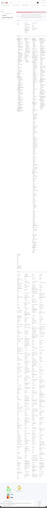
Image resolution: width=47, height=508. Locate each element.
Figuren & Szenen (20, 94)
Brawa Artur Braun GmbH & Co (27, 297)
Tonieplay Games (27, 42)
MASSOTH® (26, 380)
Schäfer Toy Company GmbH (42, 429)
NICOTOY (18, 398)
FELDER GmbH (33, 332)
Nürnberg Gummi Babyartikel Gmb (27, 400)
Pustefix (18, 418)
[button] (40, 2)
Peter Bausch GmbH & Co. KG (34, 409)
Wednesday (34, 158)
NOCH (32, 398)
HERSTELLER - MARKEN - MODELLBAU (19, 59)
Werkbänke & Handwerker (34, 245)
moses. (34, 83)
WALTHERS (40, 469)
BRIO (17, 298)
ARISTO (25, 284)
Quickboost (33, 418)
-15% (17, 263)
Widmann (33, 471)
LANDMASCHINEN (20, 57)
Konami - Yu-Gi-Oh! (41, 369)
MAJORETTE (34, 45)
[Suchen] (38, 2)
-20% (17, 262)
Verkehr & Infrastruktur (19, 103)
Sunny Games (26, 441)
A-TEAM (34, 174)
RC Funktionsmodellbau (20, 48)
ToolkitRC (18, 447)
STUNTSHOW (34, 206)
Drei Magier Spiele (34, 320)
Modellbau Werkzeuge (19, 45)
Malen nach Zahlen (42, 55)
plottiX (18, 413)
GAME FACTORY (26, 340)
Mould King (18, 393)
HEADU (34, 170)
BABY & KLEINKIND (34, 48)
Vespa (33, 208)
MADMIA (33, 377)
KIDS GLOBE (18, 369)
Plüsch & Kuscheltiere (34, 227)
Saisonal (34, 154)
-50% (17, 256)
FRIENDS (34, 130)
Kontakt (45, 0)
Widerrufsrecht (34, 29)
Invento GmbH (19, 363)
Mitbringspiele (34, 68)
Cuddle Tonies (27, 45)
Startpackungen (20, 78)
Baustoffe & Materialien (20, 110)
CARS (33, 181)
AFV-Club (18, 277)
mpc (25, 393)
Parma (33, 405)
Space (33, 203)
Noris (40, 398)
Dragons (34, 221)
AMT (40, 281)
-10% (17, 264)
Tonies (40, 446)
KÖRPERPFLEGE (42, 89)
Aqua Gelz (41, 59)
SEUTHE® (18, 433)
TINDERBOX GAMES (19, 446)
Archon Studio (19, 284)
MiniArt (40, 388)
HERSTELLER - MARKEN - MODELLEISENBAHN (20, 87)
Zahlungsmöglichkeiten (27, 24)
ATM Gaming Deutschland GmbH (19, 288)
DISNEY (34, 123)
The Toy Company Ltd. (20, 444)
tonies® (25, 40)
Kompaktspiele (34, 66)
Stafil (40, 76)
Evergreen (18, 331)
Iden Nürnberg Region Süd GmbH (27, 361)
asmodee (34, 85)
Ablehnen (39, 505)
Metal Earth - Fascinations (41, 70)
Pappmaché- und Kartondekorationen (42, 52)
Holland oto (33, 358)
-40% (17, 258)
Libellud (18, 373)
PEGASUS (34, 95)
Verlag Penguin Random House (27, 466)
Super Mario (34, 156)
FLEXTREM (34, 44)
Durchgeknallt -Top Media (34, 322)
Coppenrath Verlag (41, 305)
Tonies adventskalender (7, 16)
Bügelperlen (41, 42)
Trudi (33, 232)
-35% (17, 259)
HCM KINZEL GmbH (34, 352)
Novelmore (34, 211)
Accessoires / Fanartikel (42, 40)
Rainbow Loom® (42, 74)
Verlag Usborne (26, 468)
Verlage (25, 58)
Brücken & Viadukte (20, 93)
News (42, 0)
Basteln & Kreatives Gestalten (34, 52)
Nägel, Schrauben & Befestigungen (42, 103)
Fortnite (34, 129)
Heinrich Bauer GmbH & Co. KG (27, 354)
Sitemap (33, 25)
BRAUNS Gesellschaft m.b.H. (19, 297)
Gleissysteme (19, 80)
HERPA (40, 355)
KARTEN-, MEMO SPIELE (35, 80)
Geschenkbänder (42, 46)
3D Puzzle (34, 241)
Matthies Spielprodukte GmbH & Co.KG (27, 383)
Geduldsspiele (34, 78)
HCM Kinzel (26, 352)
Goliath (34, 86)
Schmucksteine (42, 75)
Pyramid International (27, 418)
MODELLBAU (18, 40)
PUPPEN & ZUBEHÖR (34, 234)
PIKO (17, 412)
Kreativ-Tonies (27, 44)
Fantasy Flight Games (19, 332)
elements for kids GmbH (27, 327)
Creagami (41, 63)
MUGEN (18, 395)
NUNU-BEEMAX (19, 399)
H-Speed (40, 344)
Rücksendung (26, 32)
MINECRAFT (34, 143)
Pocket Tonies (27, 46)
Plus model (26, 413)
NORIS (33, 94)
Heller (18, 355)
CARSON (18, 304)
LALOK (18, 372)
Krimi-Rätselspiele (35, 67)
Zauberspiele (34, 77)
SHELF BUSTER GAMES (27, 433)
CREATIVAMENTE (41, 308)
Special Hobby (19, 438)
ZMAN (40, 475)
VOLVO (25, 469)
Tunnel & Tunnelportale (19, 101)
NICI (33, 231)
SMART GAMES (34, 99)
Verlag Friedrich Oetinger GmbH (41, 463)
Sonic (33, 155)
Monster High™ (35, 195)
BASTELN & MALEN (41, 41)
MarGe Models (41, 379)
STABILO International (27, 440)
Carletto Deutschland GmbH (27, 302)
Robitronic (40, 423)
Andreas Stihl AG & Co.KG (19, 283)
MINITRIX (26, 390)
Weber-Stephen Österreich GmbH (19, 472)
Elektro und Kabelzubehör (19, 76)
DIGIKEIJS (26, 319)
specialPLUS (34, 204)
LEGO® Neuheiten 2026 (35, 113)
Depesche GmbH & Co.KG (41, 312)
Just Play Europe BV (27, 368)
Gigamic (40, 341)
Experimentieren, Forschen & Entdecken (34, 56)
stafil (40, 440)
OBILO (18, 402)
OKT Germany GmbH (34, 402)
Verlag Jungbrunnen (27, 464)
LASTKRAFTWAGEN (20, 55)
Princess (34, 218)
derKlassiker (33, 315)
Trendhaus (18, 453)
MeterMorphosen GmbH (28, 387)
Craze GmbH (18, 308)
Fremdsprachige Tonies (27, 48)
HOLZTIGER (40, 358)
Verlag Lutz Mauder (41, 464)
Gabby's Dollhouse (35, 131)
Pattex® (40, 405)
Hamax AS (33, 346)
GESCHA (33, 341)
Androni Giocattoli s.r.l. (27, 282)
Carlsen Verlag (34, 302)
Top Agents (34, 207)
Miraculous (34, 194)
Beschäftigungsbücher (27, 52)
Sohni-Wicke (33, 437)
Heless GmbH (41, 353)
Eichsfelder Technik (41, 326)
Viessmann (33, 468)
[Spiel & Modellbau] (4, 2)
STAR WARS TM (35, 153)
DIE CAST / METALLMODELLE (20, 43)
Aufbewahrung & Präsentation (19, 109)
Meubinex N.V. (34, 387)
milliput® (33, 388)
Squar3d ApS (41, 438)
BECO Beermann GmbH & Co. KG (35, 291)
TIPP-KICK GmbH (27, 446)
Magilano (40, 377)
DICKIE (33, 43)
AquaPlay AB (33, 282)
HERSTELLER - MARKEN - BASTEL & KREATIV (42, 79)
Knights (34, 192)
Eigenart (18, 327)
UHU (40, 455)
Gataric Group (19, 341)
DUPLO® (34, 124)
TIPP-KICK (34, 93)
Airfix (25, 277)
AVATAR (34, 152)
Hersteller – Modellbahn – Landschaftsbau (20, 107)
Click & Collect (26, 25)
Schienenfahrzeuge (20, 79)
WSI (17, 475)
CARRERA (34, 42)
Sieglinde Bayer (34, 433)
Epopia (18, 329)
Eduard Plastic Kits (19, 326)
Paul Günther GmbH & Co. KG (20, 407)
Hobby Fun (26, 358)
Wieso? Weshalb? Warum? (27, 56)
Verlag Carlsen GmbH (42, 460)
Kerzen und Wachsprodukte (42, 48)
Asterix (34, 177)
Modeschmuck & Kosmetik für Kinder (34, 171)
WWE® (34, 210)
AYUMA (34, 179)
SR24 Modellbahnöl (19, 440)
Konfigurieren (39, 503)
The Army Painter (20, 70)
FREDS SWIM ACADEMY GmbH (20, 338)
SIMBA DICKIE (33, 434)
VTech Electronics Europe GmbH (34, 470)
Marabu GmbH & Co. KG (35, 379)
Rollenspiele (34, 72)
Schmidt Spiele (34, 430)
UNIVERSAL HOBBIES (19, 458)
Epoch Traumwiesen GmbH (41, 328)
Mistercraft (33, 390)
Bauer (33, 228)
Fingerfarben (41, 45)
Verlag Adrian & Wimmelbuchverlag (27, 461)
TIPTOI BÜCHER (26, 54)
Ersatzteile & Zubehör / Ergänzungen (34, 224)
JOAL (40, 364)
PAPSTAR (26, 405)
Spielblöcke (34, 75)
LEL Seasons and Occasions (35, 142)
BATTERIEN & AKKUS (20, 41)
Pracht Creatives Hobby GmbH (35, 415)
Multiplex (26, 395)
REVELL (18, 423)
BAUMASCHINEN (20, 56)
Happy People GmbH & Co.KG (20, 348)
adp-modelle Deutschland (26, 276)
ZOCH (17, 476)
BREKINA (33, 296)
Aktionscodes (26, 31)
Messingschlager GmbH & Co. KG (42, 385)
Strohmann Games (19, 441)
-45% (17, 257)
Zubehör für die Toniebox (27, 50)
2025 (33, 226)
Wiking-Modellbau (41, 471)
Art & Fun (41, 61)
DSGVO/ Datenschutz (8, 505)
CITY (33, 120)
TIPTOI (33, 100)
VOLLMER (18, 469)
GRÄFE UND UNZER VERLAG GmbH (27, 345)
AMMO (18, 281)
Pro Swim (26, 417)
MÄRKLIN (18, 380)
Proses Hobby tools (41, 417)
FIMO (41, 44)
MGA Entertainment (41, 387)
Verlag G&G (18, 464)
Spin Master (33, 438)
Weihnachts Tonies (27, 51)
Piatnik (33, 97)
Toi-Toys (33, 446)
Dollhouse (34, 219)
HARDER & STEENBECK (19, 52)
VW (33, 209)
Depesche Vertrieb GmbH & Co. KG (19, 316)
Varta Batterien (41, 458)
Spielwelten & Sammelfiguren (34, 246)
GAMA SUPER (18, 340)
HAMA (25, 346)
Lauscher (26, 43)
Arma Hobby (33, 284)
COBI (33, 106)
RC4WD (18, 422)
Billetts (41, 82)
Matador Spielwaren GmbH (41, 381)
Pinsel (18, 65)
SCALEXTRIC (34, 46)
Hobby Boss (18, 358)
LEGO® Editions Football (35, 137)
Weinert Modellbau (27, 471)
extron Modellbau (34, 331)
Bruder (40, 298)
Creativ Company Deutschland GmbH (34, 309)
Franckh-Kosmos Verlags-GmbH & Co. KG (35, 336)
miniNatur (18, 390)
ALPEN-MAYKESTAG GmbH (19, 279)
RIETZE (25, 423)
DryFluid (40, 320)
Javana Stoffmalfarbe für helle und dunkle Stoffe (42, 67)
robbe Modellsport (34, 423)
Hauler (18, 352)
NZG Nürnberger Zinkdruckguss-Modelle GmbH (42, 400)
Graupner (33, 344)
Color (33, 182)
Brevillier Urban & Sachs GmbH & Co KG (42, 297)
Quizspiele (34, 70)
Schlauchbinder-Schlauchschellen (42, 105)
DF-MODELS (40, 315)
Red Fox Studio (34, 422)
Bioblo (18, 295)
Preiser (18, 417)
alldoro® (40, 277)
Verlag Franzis (33, 462)
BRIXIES (34, 105)
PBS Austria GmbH (27, 406)
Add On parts (18, 275)
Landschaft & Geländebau (18, 89)
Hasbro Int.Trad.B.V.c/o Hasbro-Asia (20, 350)
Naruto (34, 197)
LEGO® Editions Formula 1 (35, 139)
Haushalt (40, 88)
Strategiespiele (34, 76)
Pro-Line (33, 417)
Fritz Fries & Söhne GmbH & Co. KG (27, 338)
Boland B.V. (33, 295)
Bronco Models (34, 298)
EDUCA (25, 326)
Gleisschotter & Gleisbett (20, 97)
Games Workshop (41, 340)
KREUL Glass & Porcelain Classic (42, 58)
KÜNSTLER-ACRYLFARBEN (42, 50)
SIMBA (25, 434)
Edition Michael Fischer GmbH (27, 324)
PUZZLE (33, 240)
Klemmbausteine (34, 103)
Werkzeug (18, 74)
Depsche (26, 315)
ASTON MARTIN (35, 178)
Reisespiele (34, 71)
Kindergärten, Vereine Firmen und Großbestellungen (27, 29)
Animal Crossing (35, 116)
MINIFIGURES (34, 145)
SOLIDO (40, 437)
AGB (32, 24)
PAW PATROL (34, 249)
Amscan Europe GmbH (34, 281)
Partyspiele (34, 69)
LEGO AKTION (18, 255)
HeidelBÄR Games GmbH (20, 353)
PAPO (33, 248)
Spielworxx (26, 438)
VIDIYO (33, 159)
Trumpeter (26, 455)
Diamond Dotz (42, 43)
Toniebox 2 (26, 41)
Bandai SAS (26, 289)
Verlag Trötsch (19, 468)
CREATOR (34, 122)
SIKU (33, 47)
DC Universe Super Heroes (35, 126)
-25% (17, 261)
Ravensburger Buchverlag (27, 61)
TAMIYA (33, 441)
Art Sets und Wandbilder (34, 117)
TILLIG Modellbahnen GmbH (42, 444)
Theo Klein (26, 444)
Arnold (40, 284)
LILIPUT (25, 373)
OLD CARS (40, 402)
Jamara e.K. (18, 364)
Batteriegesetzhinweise (35, 28)
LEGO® (33, 112)
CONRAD (33, 305)
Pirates (34, 220)
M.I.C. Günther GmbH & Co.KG (27, 377)
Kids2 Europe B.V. (27, 369)
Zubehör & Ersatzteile (34, 82)
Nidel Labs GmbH (27, 398)
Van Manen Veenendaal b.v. (35, 458)
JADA (40, 363)
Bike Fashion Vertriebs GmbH (42, 293)
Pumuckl (9, 18)
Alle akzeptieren (39, 501)
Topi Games (33, 447)
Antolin (25, 53)
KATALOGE (19, 44)
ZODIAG (25, 476)
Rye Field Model (19, 428)
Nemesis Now (41, 395)
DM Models (33, 319)
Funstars (34, 189)
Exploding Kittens (27, 331)
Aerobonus (40, 275)
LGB (39, 372)
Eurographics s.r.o (41, 329)
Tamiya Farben (20, 67)
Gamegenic (33, 340)
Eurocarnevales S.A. (34, 329)
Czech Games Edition (19, 310)
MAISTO (18, 379)
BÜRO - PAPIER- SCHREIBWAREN (41, 81)
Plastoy (33, 412)
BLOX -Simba (34, 104)
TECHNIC (34, 157)
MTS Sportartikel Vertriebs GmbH (41, 394)
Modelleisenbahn (19, 77)
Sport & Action (34, 205)
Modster (40, 390)
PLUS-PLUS (33, 413)
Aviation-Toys (41, 287)
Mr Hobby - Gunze (34, 393)
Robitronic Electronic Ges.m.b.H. (19, 425)
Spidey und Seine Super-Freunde (35, 164)
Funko (40, 338)
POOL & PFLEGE (42, 94)
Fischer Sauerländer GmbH (34, 334)
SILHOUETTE (18, 434)
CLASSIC (34, 121)
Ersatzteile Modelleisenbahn (20, 84)
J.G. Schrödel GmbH (34, 363)
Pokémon (34, 151)
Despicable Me (34, 127)
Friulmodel (33, 338)
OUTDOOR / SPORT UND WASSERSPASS (42, 93)
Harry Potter (34, 132)
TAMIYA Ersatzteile (41, 441)
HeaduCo (40, 352)
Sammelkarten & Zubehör (35, 74)
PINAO (25, 412)
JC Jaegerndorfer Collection (34, 365)
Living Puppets (34, 230)
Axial (17, 289)
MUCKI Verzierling (42, 72)
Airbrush (19, 69)
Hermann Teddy (35, 229)
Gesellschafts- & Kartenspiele (34, 61)
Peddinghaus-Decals (41, 406)
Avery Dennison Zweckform (34, 288)
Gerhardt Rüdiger (27, 341)
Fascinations (26, 332)
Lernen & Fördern (34, 169)
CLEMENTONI (41, 304)
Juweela (33, 368)
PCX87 (32, 406)
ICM (17, 361)
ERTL (25, 329)
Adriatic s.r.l (33, 275)
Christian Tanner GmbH (35, 304)
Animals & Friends (35, 176)
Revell (18, 51)
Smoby (25, 437)
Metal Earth (18, 387)
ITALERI (25, 363)
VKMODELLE (40, 468)
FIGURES (34, 188)
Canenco (18, 302)
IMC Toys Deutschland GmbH (34, 361)
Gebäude (19, 95)
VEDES (18, 460)
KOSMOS (26, 59)
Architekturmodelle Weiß (42, 282)
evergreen (19, 111)
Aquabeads (41, 60)
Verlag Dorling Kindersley (19, 463)
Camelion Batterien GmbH (34, 300)
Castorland (26, 304)
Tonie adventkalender (7, 13)
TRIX (32, 453)
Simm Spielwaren (41, 434)
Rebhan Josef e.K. (27, 422)
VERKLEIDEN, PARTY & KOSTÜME (42, 97)
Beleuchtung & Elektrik (20, 92)
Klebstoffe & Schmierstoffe (18, 73)
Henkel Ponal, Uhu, (27, 355)
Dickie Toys (18, 319)
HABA (33, 87)
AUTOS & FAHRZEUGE (34, 40)
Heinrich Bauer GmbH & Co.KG (35, 354)
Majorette (26, 379)
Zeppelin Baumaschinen (35, 475)
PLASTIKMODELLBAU (20, 47)
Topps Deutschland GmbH (41, 448)
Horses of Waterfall (35, 190)
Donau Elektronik (41, 319)
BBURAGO (40, 289)
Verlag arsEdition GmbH (35, 460)
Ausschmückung (20, 90)
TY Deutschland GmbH (34, 455)
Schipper (18, 430)
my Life (34, 196)
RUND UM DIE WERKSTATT (41, 99)
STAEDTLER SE (33, 440)
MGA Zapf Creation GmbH (19, 389)
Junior (33, 191)
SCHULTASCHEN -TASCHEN (42, 85)
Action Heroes (34, 175)
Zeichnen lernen (42, 54)
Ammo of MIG (26, 281)
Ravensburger (34, 96)
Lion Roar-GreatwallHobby (34, 374)
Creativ (41, 64)
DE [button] (39, 0)
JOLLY (41, 83)
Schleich (34, 250)
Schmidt (34, 98)
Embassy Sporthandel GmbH (34, 328)
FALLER (40, 331)
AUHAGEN (26, 287)
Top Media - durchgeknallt (26, 448)
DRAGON (26, 320)
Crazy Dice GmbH (27, 308)
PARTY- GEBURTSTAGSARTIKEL (42, 96)
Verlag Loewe (33, 464)
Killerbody (33, 369)
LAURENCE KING (27, 372)
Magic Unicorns (35, 193)
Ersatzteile (33, 252)
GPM (17, 344)
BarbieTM (34, 180)
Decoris (40, 310)
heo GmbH (33, 355)
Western (34, 222)
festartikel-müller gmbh (42, 332)
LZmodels (18, 377)
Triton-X (25, 453)
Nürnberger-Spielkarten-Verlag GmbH (35, 400)
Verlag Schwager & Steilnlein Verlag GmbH (42, 466)
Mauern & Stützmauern (19, 98)
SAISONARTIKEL (41, 106)
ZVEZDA (40, 476)
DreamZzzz (34, 128)
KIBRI (40, 368)
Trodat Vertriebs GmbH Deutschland (42, 454)
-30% (17, 260)
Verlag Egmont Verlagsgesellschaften (27, 463)
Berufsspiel (34, 243)
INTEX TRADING (41, 361)
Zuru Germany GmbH (34, 476)
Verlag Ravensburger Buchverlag (34, 466)
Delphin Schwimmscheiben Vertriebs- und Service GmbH (27, 313)
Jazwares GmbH (26, 364)
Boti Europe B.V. (41, 295)
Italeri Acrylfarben (20, 64)
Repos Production (41, 422)
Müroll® (33, 395)
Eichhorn (33, 326)
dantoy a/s (26, 310)
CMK (17, 305)
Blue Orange (26, 295)
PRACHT (41, 73)
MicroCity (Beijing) (27, 388)
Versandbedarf (42, 87)
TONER (41, 86)
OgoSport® (26, 402)
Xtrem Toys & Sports (27, 475)
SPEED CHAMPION (35, 144)
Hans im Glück (41, 346)
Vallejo (19, 68)
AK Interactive (19, 71)
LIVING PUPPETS (41, 373)
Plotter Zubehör (42, 53)
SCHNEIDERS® (41, 430)
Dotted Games (19, 320)
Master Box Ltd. (34, 380)
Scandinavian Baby (34, 428)
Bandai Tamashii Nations (35, 289)
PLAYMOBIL (33, 173)
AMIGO (34, 84)
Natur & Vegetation (20, 100)
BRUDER (34, 41)
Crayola (41, 62)
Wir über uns (26, 22)
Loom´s (41, 68)
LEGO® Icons (34, 140)
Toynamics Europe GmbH (27, 450)
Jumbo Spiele (18, 368)
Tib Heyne (33, 444)
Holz (40, 56)
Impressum (4, 505)
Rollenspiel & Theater (34, 242)
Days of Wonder (34, 310)
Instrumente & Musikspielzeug (34, 102)
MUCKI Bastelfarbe (42, 71)
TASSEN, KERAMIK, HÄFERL (42, 91)
